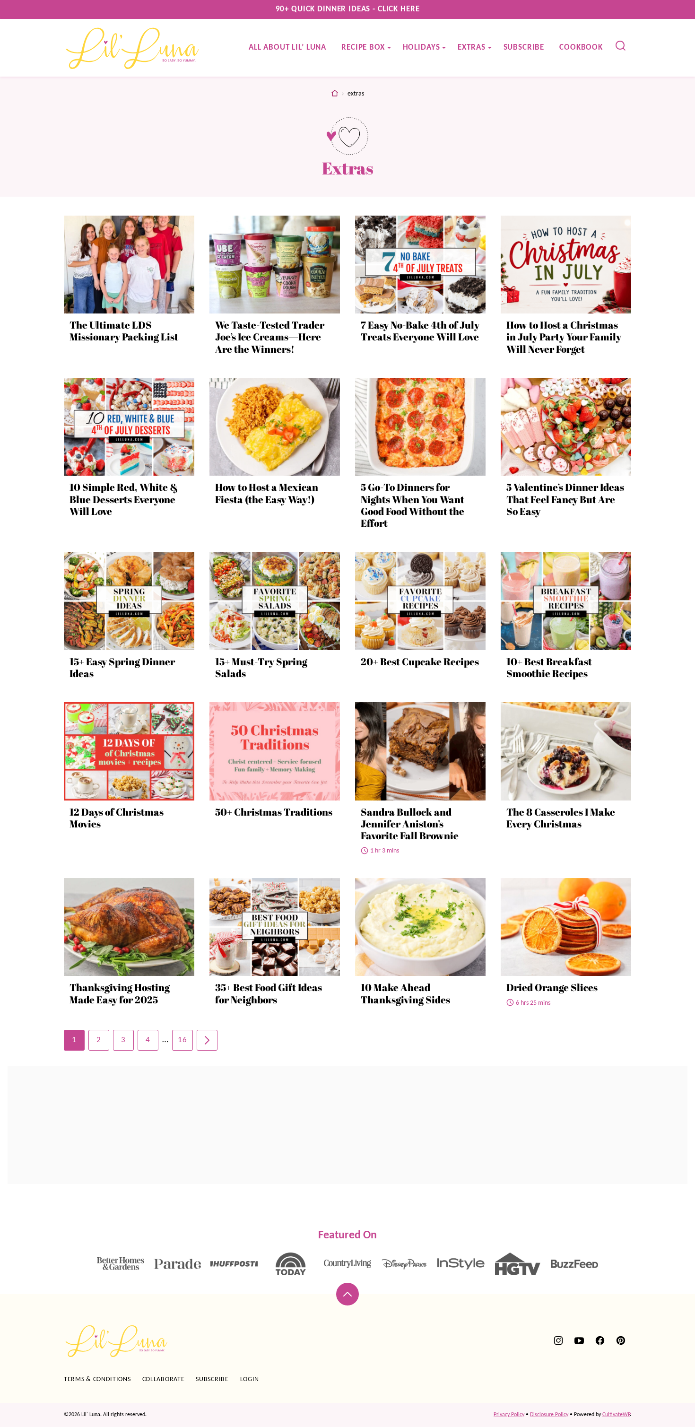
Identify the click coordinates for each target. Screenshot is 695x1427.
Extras (471, 48)
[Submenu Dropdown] (389, 48)
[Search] (620, 45)
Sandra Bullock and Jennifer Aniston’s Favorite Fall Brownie (410, 823)
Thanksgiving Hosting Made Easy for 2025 (120, 993)
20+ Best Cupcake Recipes (420, 661)
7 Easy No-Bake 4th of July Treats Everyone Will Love (420, 330)
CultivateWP (616, 1415)
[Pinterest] (620, 1340)
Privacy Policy (509, 1415)
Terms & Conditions (97, 1379)
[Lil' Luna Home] (133, 47)
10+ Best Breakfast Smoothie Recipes (549, 667)
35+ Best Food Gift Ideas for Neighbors (268, 993)
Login (250, 1379)
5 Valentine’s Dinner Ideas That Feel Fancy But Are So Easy (565, 498)
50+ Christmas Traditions (273, 811)
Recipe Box (363, 48)
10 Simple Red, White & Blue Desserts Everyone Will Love (124, 498)
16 (182, 1040)
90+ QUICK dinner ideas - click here (348, 9)
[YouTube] (579, 1340)
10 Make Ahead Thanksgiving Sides (405, 993)
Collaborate (163, 1379)
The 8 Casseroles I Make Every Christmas (560, 817)
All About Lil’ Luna (287, 48)
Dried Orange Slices (552, 987)
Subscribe (524, 48)
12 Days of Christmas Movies (117, 817)
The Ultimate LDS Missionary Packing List (124, 330)
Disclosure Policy (549, 1415)
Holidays (421, 48)
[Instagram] (558, 1340)
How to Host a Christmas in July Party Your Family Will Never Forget (563, 336)
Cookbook (581, 48)
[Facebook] (600, 1340)
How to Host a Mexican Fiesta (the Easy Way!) (266, 492)
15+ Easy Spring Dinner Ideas (122, 667)
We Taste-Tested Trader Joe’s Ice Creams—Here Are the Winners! (269, 336)
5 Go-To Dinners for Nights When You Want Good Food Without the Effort (412, 505)
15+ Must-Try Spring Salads (261, 667)
